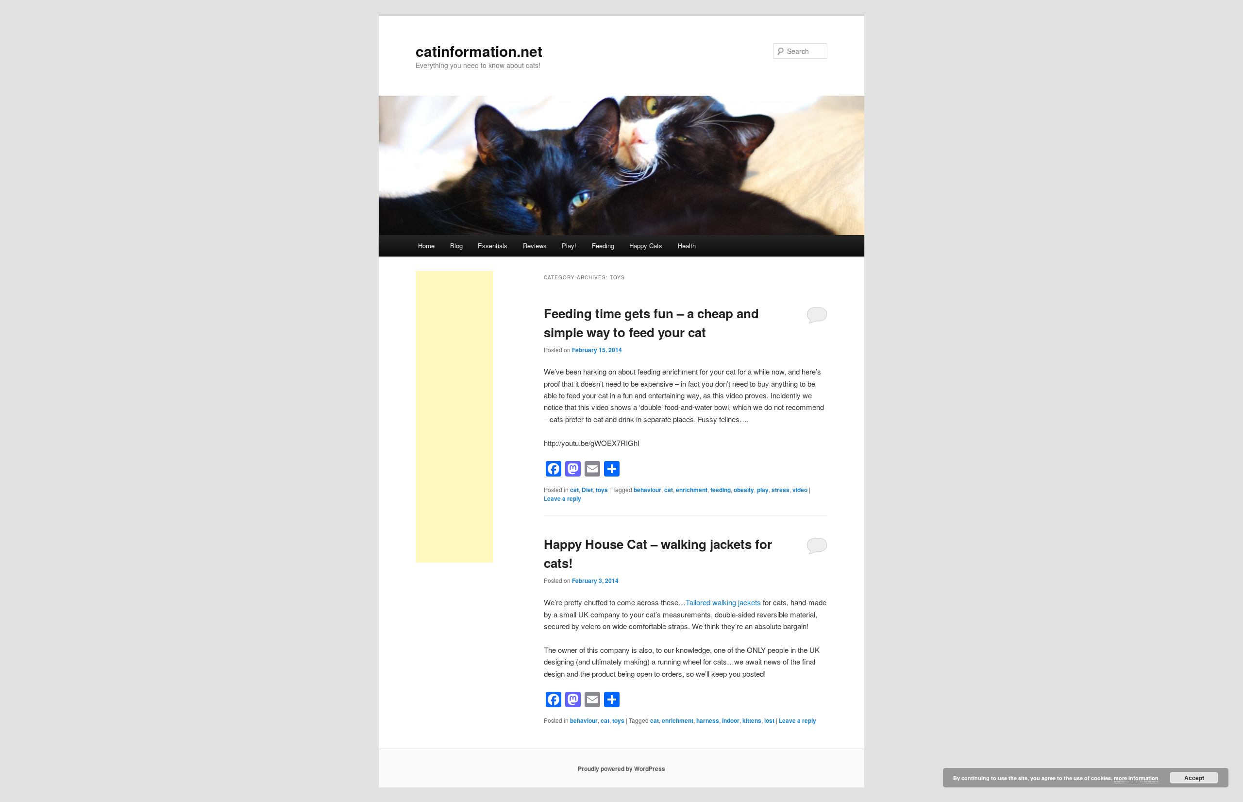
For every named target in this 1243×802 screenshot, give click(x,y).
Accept (1194, 777)
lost (769, 720)
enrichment (691, 489)
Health (687, 245)
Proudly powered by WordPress (621, 768)
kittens (751, 720)
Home (426, 245)
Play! (569, 245)
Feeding (603, 245)
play (763, 489)
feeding (720, 489)
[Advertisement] (454, 417)
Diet (587, 489)
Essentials (492, 245)
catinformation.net (479, 50)
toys (602, 489)
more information (1136, 778)
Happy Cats (645, 245)
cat (574, 489)
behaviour (647, 489)
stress (780, 489)
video (799, 489)
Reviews (535, 245)
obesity (744, 489)
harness (707, 720)
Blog (456, 245)
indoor (730, 720)
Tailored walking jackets (723, 602)
